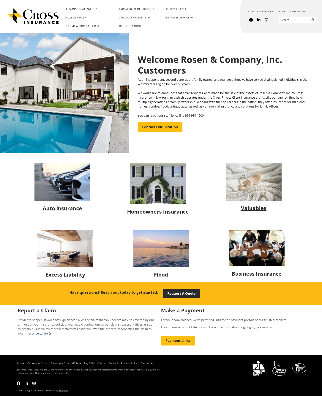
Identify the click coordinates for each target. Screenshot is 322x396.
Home (20, 363)
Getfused (63, 390)
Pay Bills (89, 363)
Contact (281, 11)
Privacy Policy (129, 363)
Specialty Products (132, 17)
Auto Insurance (62, 208)
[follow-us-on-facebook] (251, 20)
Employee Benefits (177, 9)
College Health (75, 17)
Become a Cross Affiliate (82, 26)
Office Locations (265, 11)
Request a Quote (131, 26)
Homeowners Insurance (158, 211)
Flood (161, 274)
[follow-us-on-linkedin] (259, 20)
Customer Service (177, 17)
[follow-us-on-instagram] (266, 20)
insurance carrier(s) (38, 333)
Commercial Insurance (135, 9)
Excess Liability (65, 274)
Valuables (253, 208)
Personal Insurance (79, 9)
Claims (101, 363)
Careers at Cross (296, 11)
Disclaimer (147, 363)
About (251, 11)
